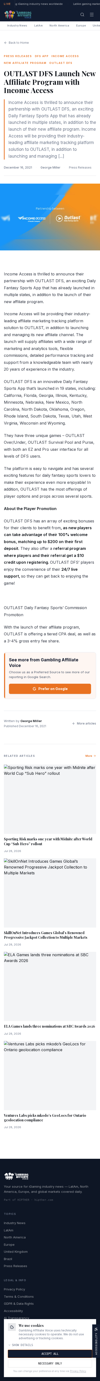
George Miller (50, 167)
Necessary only (50, 1363)
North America (59, 25)
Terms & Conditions (19, 1296)
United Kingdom (16, 1251)
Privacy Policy (14, 1289)
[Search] (82, 14)
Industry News (17, 25)
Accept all (50, 1353)
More (88, 756)
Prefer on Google (53, 689)
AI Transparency (16, 1318)
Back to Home (19, 42)
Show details (22, 1345)
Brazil (8, 1259)
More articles (86, 723)
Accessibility (13, 1311)
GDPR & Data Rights (19, 1303)
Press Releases (80, 167)
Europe (81, 25)
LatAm (38, 25)
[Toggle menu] (91, 14)
